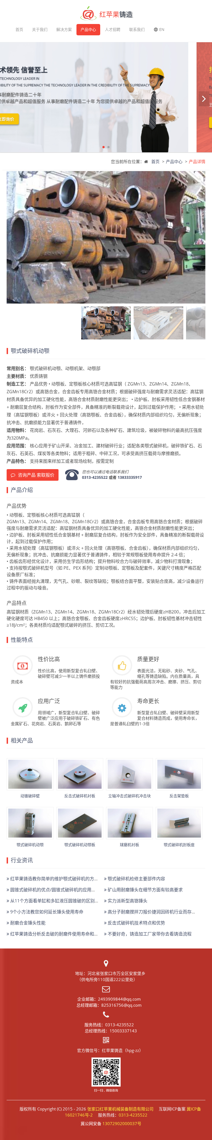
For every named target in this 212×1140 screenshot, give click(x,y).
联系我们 (137, 29)
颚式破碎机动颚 (30, 351)
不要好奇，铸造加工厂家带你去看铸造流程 (149, 934)
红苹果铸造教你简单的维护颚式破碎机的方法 (54, 879)
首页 (19, 29)
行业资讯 (22, 860)
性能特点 (22, 640)
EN (161, 29)
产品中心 (88, 29)
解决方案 (64, 29)
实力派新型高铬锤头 (127, 901)
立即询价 (29, 119)
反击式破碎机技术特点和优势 (136, 923)
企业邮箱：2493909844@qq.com (109, 999)
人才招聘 (112, 29)
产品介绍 (22, 490)
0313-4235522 (95, 477)
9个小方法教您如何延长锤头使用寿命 (46, 912)
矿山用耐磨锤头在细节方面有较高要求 (145, 890)
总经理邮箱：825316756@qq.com (109, 1005)
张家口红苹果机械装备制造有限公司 (120, 1109)
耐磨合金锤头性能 (27, 923)
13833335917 (130, 477)
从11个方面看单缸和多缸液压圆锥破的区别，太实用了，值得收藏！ (76, 901)
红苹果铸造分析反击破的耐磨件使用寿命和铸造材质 (60, 934)
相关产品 (22, 741)
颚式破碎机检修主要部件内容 (136, 879)
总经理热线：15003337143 (111, 1030)
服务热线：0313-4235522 (109, 1024)
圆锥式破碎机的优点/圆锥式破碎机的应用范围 (54, 890)
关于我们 (39, 29)
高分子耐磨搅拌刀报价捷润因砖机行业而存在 (151, 912)
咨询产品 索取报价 (36, 475)
